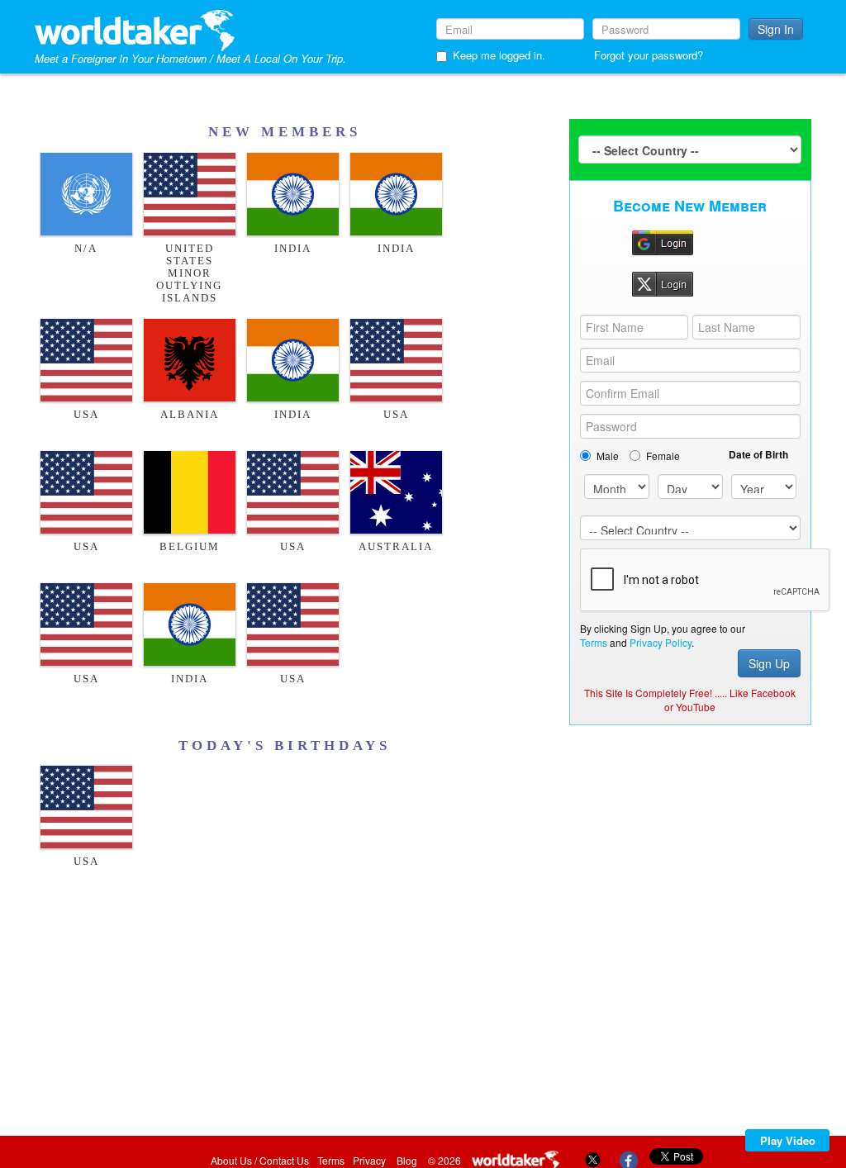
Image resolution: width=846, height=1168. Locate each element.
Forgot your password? (648, 55)
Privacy (369, 1160)
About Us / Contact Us (260, 1160)
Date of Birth (758, 455)
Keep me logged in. (499, 55)
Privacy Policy (661, 642)
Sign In (776, 29)
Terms (593, 642)
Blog (407, 1160)
